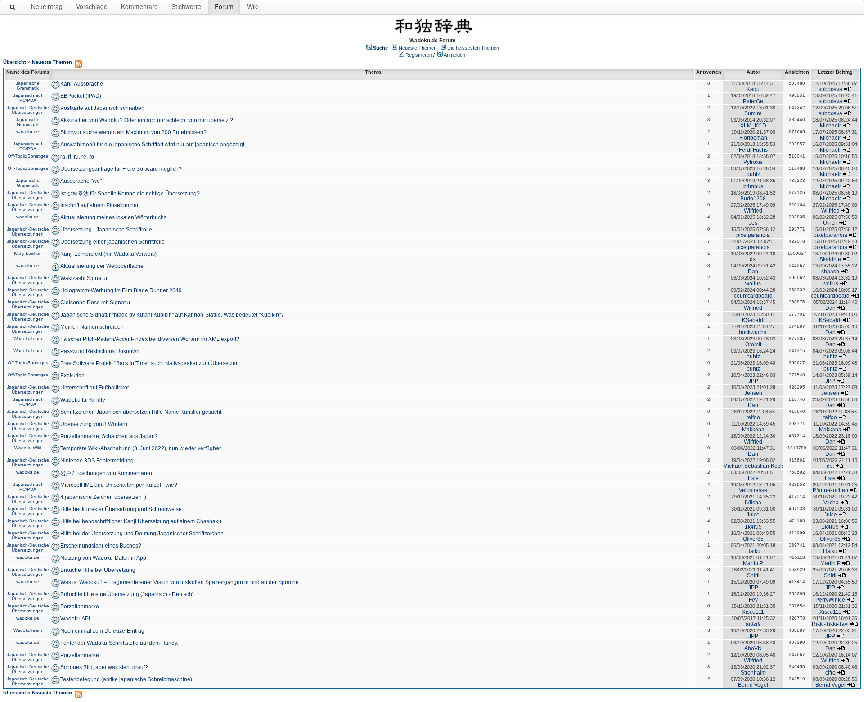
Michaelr (830, 125)
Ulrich (830, 223)
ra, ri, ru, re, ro (77, 157)
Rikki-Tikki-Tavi (830, 624)
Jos (753, 223)
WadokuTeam (28, 338)
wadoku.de (27, 131)
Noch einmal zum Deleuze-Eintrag (102, 631)
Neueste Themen (417, 47)
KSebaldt (753, 320)
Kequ (753, 89)
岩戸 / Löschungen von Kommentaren (106, 473)
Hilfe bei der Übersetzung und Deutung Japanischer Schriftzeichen (142, 533)
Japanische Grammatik (28, 86)
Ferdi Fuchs (753, 150)
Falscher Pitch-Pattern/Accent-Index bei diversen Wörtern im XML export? (149, 339)
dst (753, 259)
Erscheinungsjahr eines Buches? (100, 546)
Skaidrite (830, 259)
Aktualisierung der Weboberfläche (102, 266)
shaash (830, 271)
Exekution (72, 375)
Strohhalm (753, 673)
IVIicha (753, 502)
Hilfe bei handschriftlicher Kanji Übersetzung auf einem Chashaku (140, 521)
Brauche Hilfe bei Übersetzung (97, 570)
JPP (753, 381)
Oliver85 (753, 539)
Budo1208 (753, 198)
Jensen (753, 393)
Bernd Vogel (753, 685)
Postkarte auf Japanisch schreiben (102, 108)
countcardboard (753, 296)
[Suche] (13, 9)
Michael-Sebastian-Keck (753, 466)
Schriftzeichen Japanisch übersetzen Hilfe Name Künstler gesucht (140, 412)
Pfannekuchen (830, 490)
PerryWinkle (830, 600)
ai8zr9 (753, 624)
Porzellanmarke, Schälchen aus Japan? (109, 436)
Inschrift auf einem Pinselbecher (99, 205)
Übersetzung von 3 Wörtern (93, 424)
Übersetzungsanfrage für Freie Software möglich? (121, 169)
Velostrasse (753, 490)
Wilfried (753, 211)
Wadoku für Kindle (82, 400)
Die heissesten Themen (473, 47)
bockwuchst (753, 332)
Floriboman (753, 138)
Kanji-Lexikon (28, 253)
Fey (753, 600)
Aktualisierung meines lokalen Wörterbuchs (113, 217)
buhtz (753, 174)
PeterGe (753, 101)
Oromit (753, 344)
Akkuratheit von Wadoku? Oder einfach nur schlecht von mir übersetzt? (146, 120)
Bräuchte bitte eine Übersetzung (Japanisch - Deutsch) (127, 594)
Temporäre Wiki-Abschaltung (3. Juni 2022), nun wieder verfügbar (140, 448)
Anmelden (454, 55)
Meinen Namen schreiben (92, 327)
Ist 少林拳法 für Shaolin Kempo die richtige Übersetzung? (130, 193)
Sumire (753, 113)
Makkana (753, 429)
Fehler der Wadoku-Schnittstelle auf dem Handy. (119, 643)
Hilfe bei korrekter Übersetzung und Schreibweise (121, 509)
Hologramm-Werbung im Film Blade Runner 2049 (121, 290)
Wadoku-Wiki (27, 447)
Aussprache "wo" (81, 181)
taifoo (753, 417)
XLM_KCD (753, 125)
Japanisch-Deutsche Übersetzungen (28, 110)
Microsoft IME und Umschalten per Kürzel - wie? (118, 485)
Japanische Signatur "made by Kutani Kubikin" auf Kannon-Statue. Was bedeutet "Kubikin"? (172, 315)
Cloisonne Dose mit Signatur (95, 302)
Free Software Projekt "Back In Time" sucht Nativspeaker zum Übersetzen (149, 363)
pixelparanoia (753, 235)
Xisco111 (753, 612)
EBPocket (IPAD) (80, 96)
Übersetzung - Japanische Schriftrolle (106, 229)
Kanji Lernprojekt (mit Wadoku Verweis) (108, 254)
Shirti (753, 575)
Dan (753, 271)
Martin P (753, 563)
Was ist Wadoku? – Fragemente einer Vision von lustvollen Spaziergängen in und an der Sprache (179, 582)
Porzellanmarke (79, 606)
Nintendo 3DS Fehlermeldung (97, 460)
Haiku (753, 551)
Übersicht (14, 62)
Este (753, 478)
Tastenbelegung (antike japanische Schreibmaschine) (126, 679)
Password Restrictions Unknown (100, 351)
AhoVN (753, 648)
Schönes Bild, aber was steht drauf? (104, 667)
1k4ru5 (753, 527)
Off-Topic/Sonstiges (28, 156)
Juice (753, 515)
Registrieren (418, 55)
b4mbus (753, 186)
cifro (830, 673)
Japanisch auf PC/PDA (27, 98)
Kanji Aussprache (81, 84)
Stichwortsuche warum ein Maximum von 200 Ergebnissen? (133, 132)
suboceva (830, 89)
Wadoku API (75, 619)
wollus (753, 284)
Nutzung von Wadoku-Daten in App (103, 558)
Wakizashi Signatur (84, 278)
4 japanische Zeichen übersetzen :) (103, 497)
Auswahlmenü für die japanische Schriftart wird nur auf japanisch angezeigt (152, 144)
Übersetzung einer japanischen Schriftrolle (112, 242)
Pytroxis (753, 162)
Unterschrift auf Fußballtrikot (94, 388)
